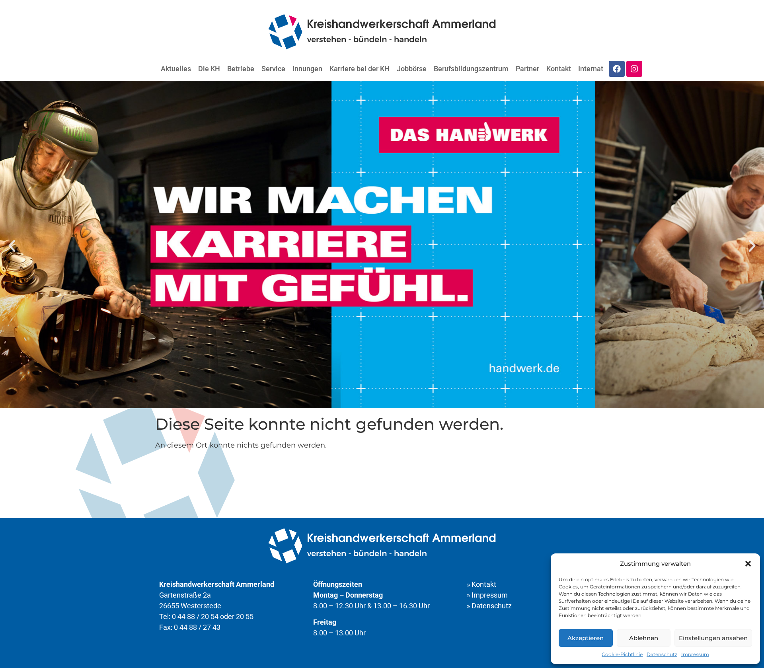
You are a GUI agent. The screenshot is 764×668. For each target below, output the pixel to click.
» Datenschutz (489, 606)
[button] (748, 564)
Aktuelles (176, 68)
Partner (527, 68)
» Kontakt (481, 584)
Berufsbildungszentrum (471, 68)
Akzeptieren (585, 638)
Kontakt (558, 68)
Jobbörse (412, 68)
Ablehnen (643, 638)
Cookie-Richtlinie (622, 654)
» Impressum (487, 595)
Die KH (209, 68)
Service (273, 68)
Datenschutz (662, 654)
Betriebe (240, 68)
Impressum (695, 654)
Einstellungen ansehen (713, 638)
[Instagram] (634, 69)
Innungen (307, 68)
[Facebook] (617, 69)
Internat (590, 68)
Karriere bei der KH (359, 68)
